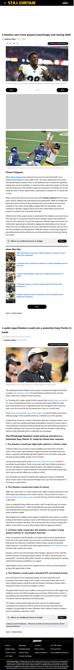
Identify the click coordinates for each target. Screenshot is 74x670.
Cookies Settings (25, 656)
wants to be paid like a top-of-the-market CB (27, 413)
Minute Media (14, 661)
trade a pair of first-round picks (43, 462)
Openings (22, 645)
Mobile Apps (10, 649)
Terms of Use (10, 653)
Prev (11, 90)
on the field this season (59, 546)
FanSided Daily (24, 649)
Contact (38, 645)
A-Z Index (9, 656)
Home (8, 313)
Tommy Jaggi (9, 340)
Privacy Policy (55, 649)
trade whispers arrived (21, 393)
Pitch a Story (39, 649)
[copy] (17, 43)
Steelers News (17, 313)
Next (62, 90)
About (7, 645)
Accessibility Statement (59, 653)
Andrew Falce (10, 39)
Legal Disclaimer (41, 653)
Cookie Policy (24, 653)
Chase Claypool (17, 177)
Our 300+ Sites (56, 645)
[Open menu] (5, 3)
